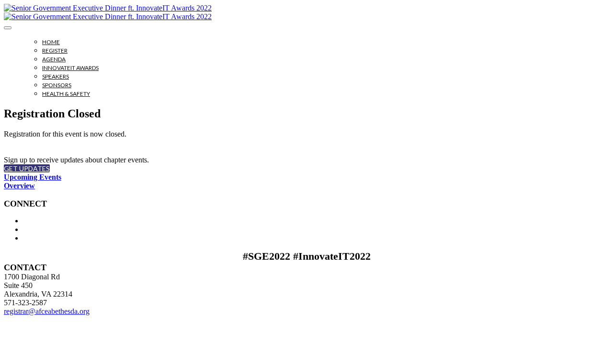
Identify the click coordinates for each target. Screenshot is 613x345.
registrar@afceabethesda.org (47, 311)
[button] (27, 168)
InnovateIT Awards (70, 67)
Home (51, 42)
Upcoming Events (32, 177)
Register (55, 50)
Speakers (55, 76)
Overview (19, 186)
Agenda (54, 59)
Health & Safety (66, 93)
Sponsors (56, 85)
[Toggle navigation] (7, 27)
